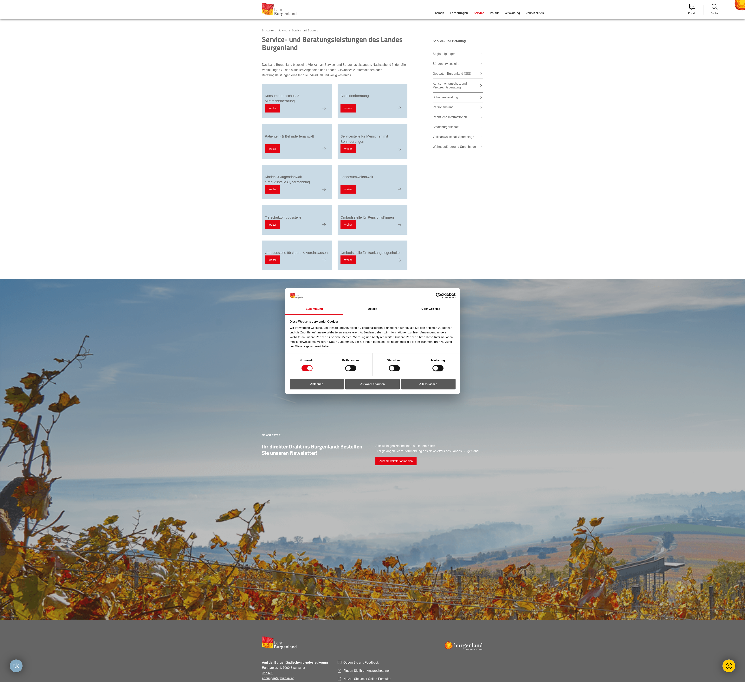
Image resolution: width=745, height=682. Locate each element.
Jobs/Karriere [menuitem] (535, 13)
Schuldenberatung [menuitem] (445, 97)
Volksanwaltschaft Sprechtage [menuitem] (453, 136)
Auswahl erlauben (372, 384)
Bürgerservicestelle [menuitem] (446, 63)
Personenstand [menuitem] (443, 107)
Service (282, 30)
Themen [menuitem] (438, 13)
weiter (272, 108)
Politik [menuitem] (494, 13)
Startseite (268, 30)
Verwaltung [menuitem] (512, 13)
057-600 (267, 673)
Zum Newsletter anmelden (396, 461)
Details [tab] (372, 308)
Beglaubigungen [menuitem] (444, 53)
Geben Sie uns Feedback (361, 662)
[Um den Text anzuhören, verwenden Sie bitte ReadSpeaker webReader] (16, 665)
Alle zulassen (428, 384)
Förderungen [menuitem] (459, 13)
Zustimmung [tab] (314, 308)
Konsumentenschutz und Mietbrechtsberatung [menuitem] (450, 85)
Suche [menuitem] (714, 13)
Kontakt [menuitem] (692, 13)
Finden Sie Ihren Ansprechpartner (366, 670)
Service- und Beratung (305, 30)
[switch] (348, 368)
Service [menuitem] (479, 13)
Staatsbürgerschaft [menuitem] (445, 127)
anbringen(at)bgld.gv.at (278, 678)
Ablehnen (316, 384)
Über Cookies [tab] (430, 308)
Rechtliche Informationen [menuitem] (450, 117)
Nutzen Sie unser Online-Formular (367, 678)
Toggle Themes (729, 665)
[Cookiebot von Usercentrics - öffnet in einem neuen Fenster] (439, 296)
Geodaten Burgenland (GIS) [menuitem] (452, 73)
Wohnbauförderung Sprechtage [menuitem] (454, 146)
